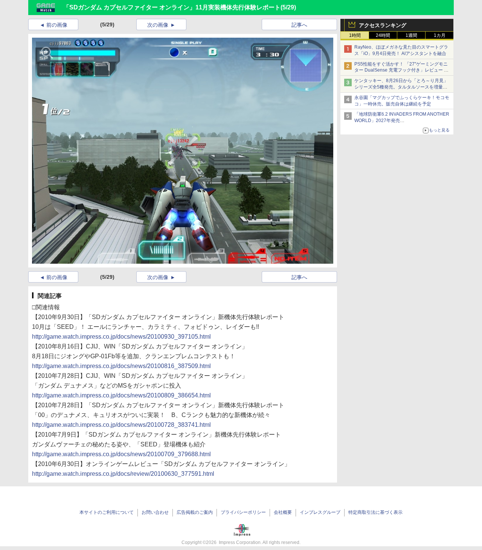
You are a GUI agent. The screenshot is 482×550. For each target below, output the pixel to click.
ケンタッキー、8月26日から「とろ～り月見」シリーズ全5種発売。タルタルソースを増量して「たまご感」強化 (401, 87)
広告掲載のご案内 (195, 512)
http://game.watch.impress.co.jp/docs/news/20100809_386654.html (121, 395)
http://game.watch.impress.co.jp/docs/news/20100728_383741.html (121, 425)
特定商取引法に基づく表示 (375, 512)
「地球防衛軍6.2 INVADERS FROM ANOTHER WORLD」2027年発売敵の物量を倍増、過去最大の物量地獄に (401, 121)
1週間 (411, 35)
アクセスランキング (382, 25)
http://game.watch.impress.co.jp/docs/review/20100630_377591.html (123, 474)
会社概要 (283, 512)
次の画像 (157, 25)
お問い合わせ (155, 512)
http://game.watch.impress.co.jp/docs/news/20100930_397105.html (121, 336)
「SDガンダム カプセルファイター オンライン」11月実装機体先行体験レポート (172, 7)
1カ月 (439, 35)
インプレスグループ (320, 512)
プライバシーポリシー (243, 512)
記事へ (299, 25)
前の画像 (56, 25)
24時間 (383, 35)
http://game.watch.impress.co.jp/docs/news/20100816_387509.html (121, 366)
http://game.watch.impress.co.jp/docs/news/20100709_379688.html (121, 454)
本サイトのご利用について (106, 512)
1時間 (355, 35)
